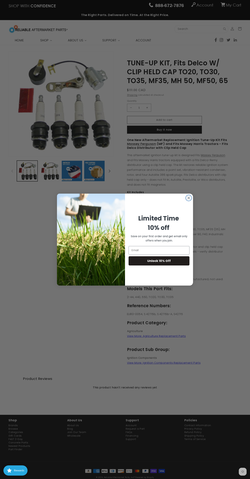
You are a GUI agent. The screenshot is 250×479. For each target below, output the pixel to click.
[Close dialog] (189, 198)
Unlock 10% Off (159, 261)
